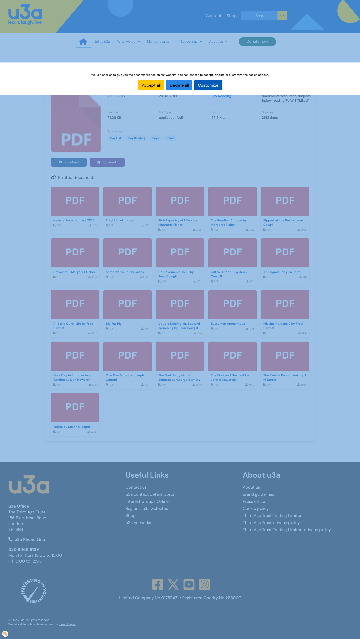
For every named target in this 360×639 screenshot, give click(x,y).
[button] (5, 634)
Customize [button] (208, 85)
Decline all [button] (179, 85)
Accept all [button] (151, 85)
